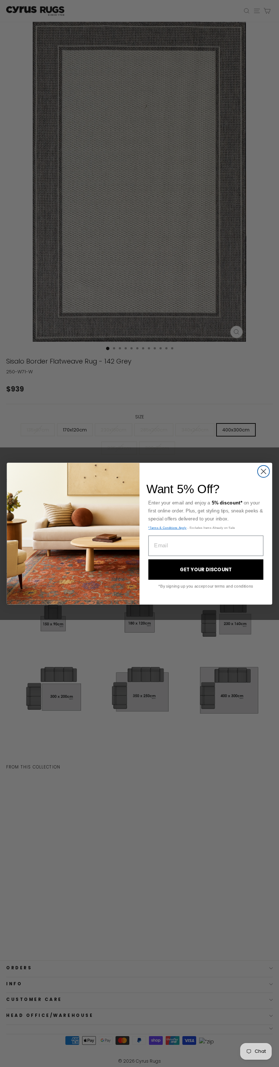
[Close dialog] (264, 471)
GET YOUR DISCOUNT (206, 569)
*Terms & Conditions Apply (167, 527)
